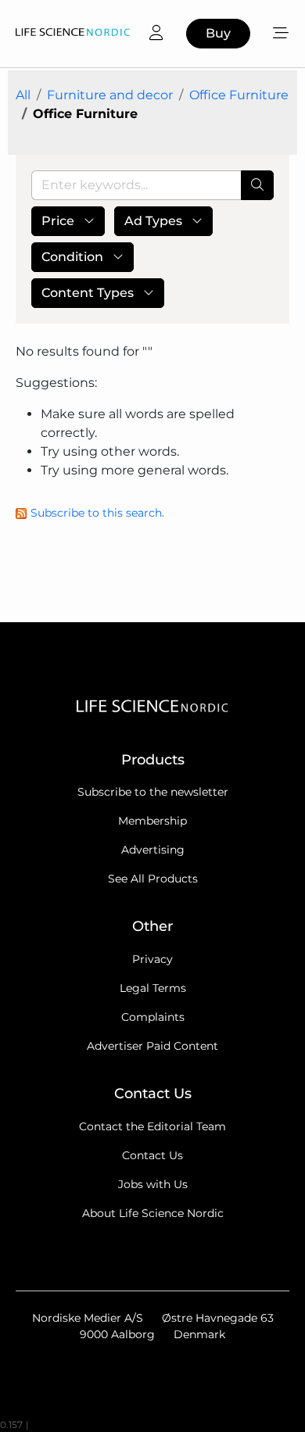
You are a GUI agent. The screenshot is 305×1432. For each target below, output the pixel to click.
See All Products (153, 879)
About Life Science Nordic (153, 1213)
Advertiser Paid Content (152, 1046)
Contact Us (152, 1155)
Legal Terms (153, 988)
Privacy (152, 959)
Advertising (153, 850)
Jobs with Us (153, 1184)
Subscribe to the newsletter (152, 792)
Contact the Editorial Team (152, 1126)
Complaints (153, 1017)
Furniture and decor (110, 95)
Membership (152, 821)
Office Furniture (239, 95)
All (23, 95)
